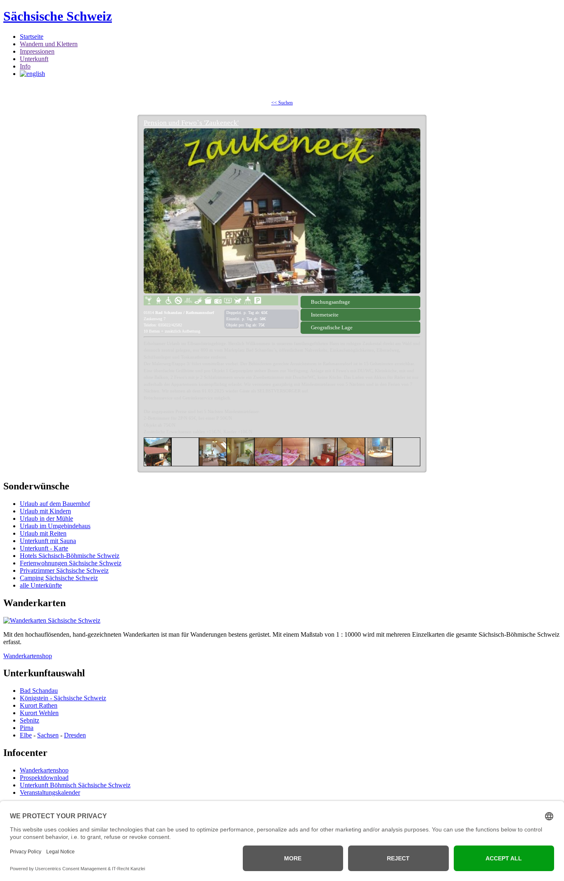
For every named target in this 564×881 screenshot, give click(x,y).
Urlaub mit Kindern (45, 511)
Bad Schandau (39, 690)
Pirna (26, 727)
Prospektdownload (44, 777)
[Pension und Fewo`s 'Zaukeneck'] (282, 210)
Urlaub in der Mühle (46, 518)
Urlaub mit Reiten (43, 533)
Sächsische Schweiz (57, 16)
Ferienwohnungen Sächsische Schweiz (70, 563)
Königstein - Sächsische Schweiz (63, 697)
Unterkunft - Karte (44, 548)
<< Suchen (282, 103)
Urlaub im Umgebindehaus (55, 525)
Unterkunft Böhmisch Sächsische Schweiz (75, 785)
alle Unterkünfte (41, 585)
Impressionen (37, 51)
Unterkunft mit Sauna (48, 540)
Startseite (31, 36)
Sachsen (48, 735)
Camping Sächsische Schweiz (59, 577)
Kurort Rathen (38, 705)
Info (25, 66)
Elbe (26, 735)
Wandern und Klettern (49, 43)
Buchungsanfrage (330, 302)
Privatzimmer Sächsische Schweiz (64, 570)
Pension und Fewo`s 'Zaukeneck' (191, 123)
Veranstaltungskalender (50, 792)
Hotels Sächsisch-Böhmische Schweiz (69, 555)
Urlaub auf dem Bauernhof (55, 503)
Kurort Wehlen (39, 712)
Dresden (75, 735)
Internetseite (325, 315)
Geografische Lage (332, 327)
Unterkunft (34, 58)
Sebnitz (29, 720)
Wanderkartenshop (27, 655)
